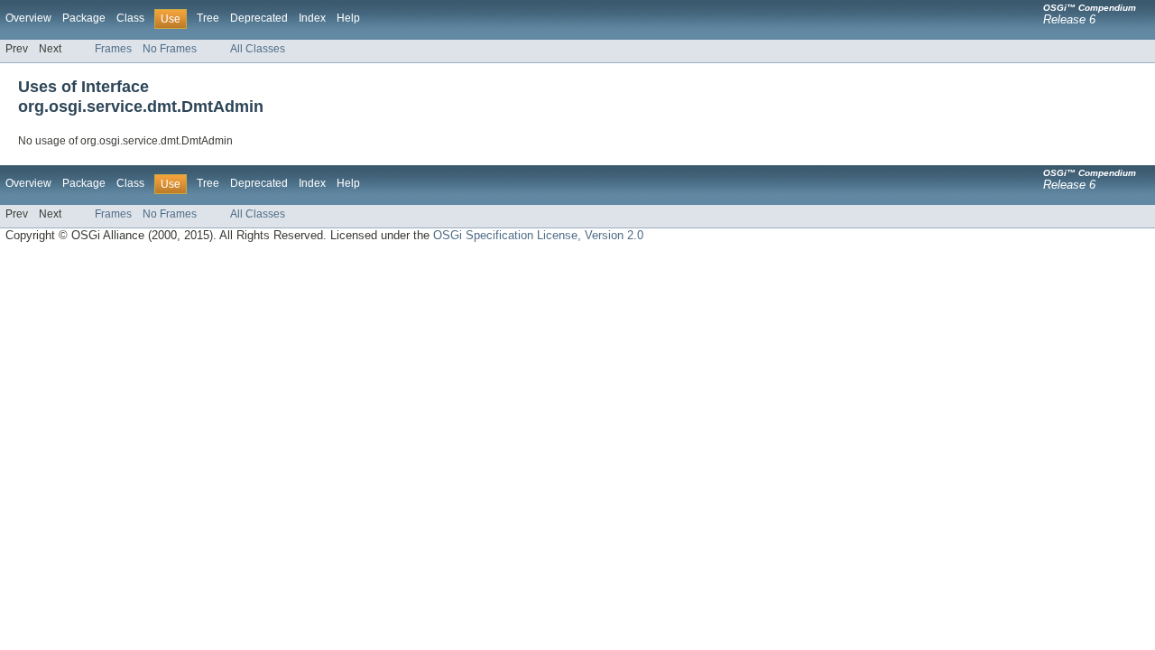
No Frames (170, 48)
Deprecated (259, 18)
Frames (113, 48)
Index (312, 18)
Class (130, 18)
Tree (208, 18)
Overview (28, 18)
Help (348, 18)
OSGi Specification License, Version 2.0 (538, 235)
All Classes (257, 48)
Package (84, 18)
